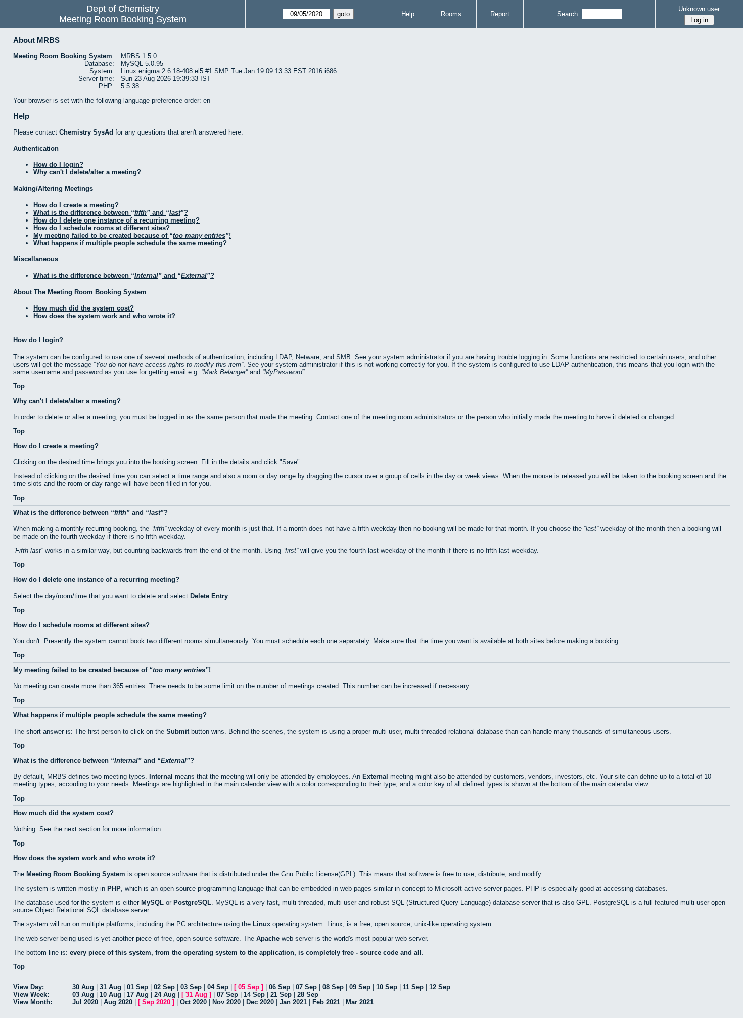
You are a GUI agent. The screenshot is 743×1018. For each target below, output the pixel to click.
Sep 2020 (156, 1002)
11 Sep (413, 987)
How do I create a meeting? (76, 205)
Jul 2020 (85, 1002)
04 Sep (217, 987)
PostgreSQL (192, 902)
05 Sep (248, 987)
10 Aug (110, 994)
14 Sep (254, 994)
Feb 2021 (326, 1002)
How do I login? (58, 164)
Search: (568, 14)
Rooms (451, 14)
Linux (261, 924)
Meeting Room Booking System (123, 19)
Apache (268, 938)
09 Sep (359, 987)
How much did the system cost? (83, 308)
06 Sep (279, 987)
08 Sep (333, 987)
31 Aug (110, 987)
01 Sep (137, 987)
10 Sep (386, 987)
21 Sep (281, 994)
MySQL (152, 902)
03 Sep (191, 987)
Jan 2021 (293, 1002)
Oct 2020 (193, 1002)
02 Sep (164, 987)
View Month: (32, 1002)
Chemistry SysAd (86, 132)
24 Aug (165, 994)
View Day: (28, 987)
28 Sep (307, 994)
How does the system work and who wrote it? (104, 316)
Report (499, 14)
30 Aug (83, 987)
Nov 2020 (226, 1002)
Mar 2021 (360, 1002)
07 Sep (306, 987)
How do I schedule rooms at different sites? (101, 228)
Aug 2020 (118, 1002)
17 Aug (138, 994)
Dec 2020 (260, 1002)
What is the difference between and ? (110, 212)
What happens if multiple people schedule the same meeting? (130, 243)
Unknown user (699, 9)
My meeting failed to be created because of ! (132, 235)
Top (19, 386)
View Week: (31, 994)
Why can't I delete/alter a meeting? (87, 172)
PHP (114, 888)
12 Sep (439, 987)
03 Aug (83, 994)
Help (407, 14)
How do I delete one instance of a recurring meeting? (116, 220)
